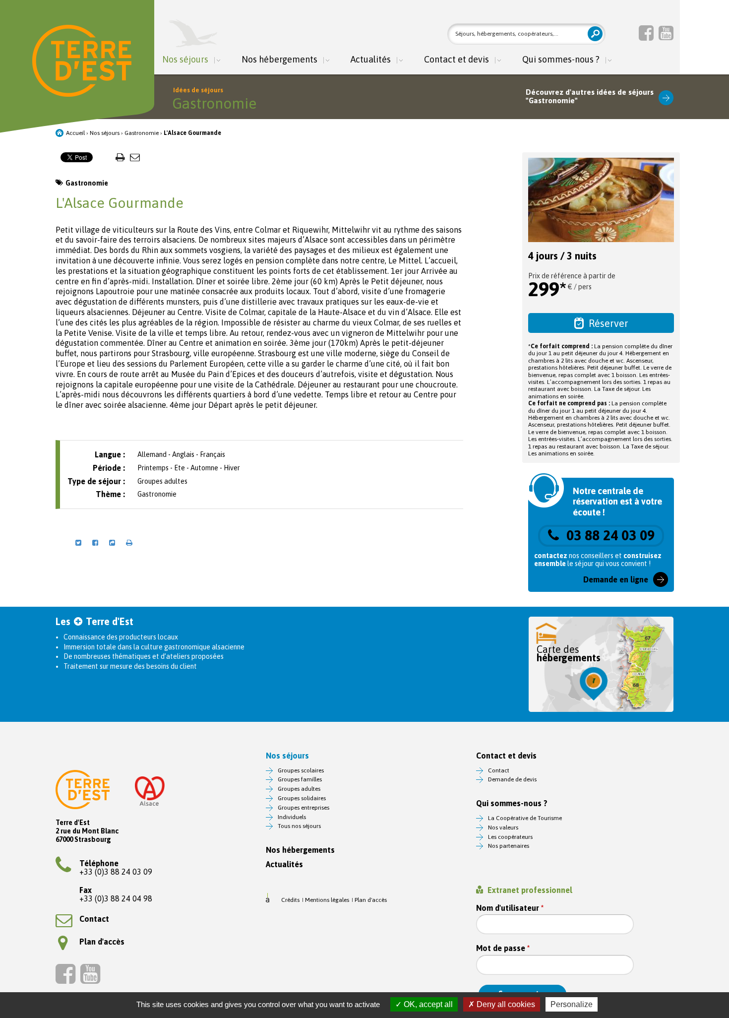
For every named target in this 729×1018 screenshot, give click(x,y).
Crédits (290, 899)
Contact (94, 918)
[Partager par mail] (135, 157)
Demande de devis (512, 779)
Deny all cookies (505, 1004)
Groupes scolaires (301, 770)
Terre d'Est (81, 61)
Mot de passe (503, 948)
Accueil (75, 132)
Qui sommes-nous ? (561, 59)
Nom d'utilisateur (510, 908)
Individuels (292, 817)
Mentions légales (327, 899)
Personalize (571, 1004)
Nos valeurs (503, 827)
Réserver (608, 323)
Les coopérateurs (510, 836)
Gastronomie (141, 132)
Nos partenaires (508, 845)
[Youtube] (666, 33)
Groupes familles (300, 779)
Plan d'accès (101, 941)
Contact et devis (456, 59)
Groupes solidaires (302, 798)
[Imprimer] (120, 157)
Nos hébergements (279, 59)
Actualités (371, 59)
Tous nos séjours (299, 826)
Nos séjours (185, 59)
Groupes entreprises (303, 807)
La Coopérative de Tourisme (525, 818)
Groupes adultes (299, 788)
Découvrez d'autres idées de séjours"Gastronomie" (590, 96)
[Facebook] (646, 33)
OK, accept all (427, 1004)
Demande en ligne (615, 579)
